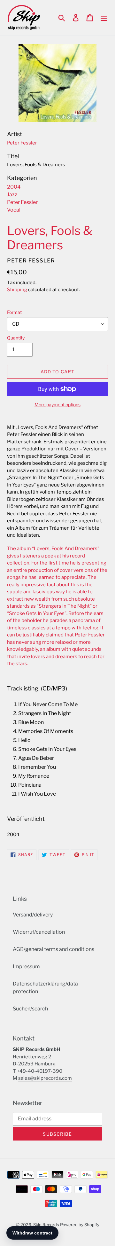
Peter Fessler (22, 202)
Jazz (12, 194)
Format (14, 312)
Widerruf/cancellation (39, 932)
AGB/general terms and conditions (53, 949)
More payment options (57, 404)
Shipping (17, 289)
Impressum (26, 966)
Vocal (13, 210)
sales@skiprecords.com (45, 1078)
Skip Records (46, 1224)
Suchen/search (30, 1009)
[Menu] (104, 18)
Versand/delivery (33, 915)
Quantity (16, 337)
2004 (13, 187)
